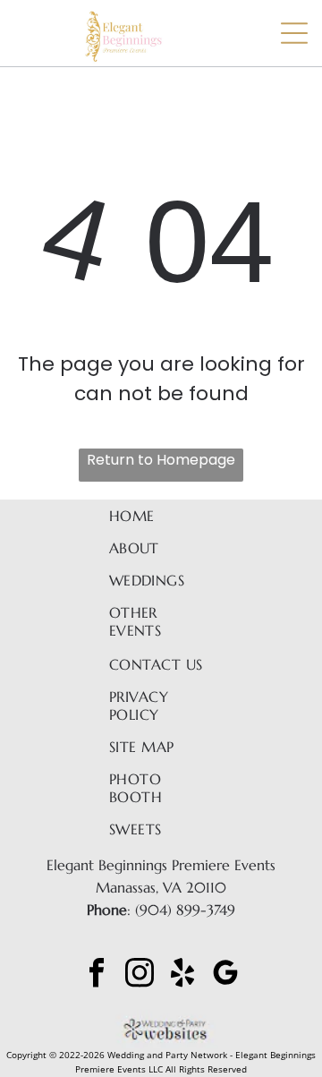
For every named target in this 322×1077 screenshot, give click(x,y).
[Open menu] (294, 33)
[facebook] (96, 974)
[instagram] (139, 974)
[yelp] (182, 974)
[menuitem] (161, 516)
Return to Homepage (161, 459)
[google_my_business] (225, 974)
